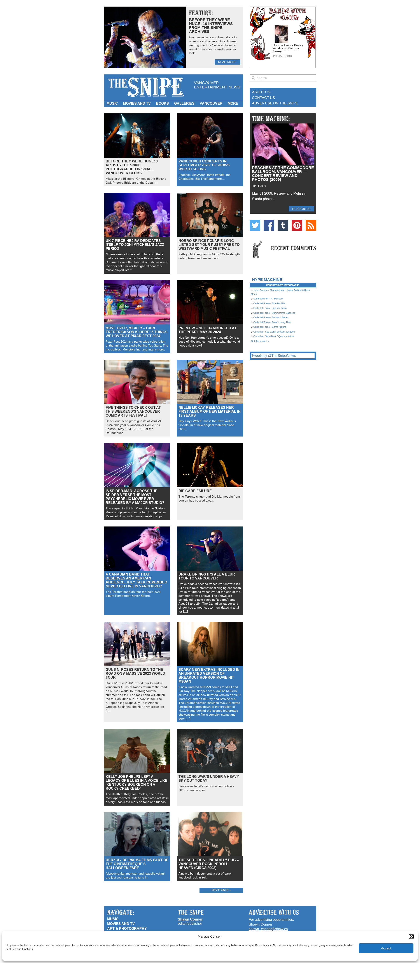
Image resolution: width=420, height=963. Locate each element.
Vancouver (211, 103)
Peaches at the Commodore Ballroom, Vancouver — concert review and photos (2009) (283, 173)
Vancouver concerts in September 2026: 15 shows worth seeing (204, 165)
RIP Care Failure (195, 491)
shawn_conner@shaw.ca (268, 929)
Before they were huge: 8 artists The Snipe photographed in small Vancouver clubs (132, 167)
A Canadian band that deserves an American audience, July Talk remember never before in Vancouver (136, 580)
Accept (386, 948)
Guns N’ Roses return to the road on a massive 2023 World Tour (135, 673)
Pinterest (297, 225)
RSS (311, 225)
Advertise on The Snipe (275, 103)
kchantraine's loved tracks (282, 285)
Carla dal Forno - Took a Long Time (272, 322)
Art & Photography (127, 928)
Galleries (184, 103)
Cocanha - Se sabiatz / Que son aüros (273, 336)
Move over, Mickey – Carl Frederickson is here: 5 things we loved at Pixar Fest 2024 (137, 332)
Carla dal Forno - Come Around (269, 327)
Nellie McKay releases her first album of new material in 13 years (209, 411)
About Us (261, 92)
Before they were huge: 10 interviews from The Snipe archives (211, 25)
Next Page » (221, 890)
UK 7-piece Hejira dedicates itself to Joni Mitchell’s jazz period (135, 244)
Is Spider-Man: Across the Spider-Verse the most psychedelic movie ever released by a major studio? (135, 497)
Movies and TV (137, 103)
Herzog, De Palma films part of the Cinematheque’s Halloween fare (137, 864)
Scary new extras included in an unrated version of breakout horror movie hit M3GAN (209, 675)
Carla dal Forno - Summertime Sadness (274, 313)
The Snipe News (146, 87)
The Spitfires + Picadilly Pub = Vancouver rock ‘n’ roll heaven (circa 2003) (208, 864)
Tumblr (283, 225)
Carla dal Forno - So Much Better (270, 317)
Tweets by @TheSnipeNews (273, 355)
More (233, 103)
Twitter (255, 225)
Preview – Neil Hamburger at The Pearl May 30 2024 (207, 330)
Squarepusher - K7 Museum (268, 298)
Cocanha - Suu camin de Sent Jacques (274, 331)
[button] (411, 936)
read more (227, 62)
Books (162, 103)
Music (112, 103)
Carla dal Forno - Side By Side (269, 303)
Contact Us (263, 98)
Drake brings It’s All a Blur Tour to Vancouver (206, 576)
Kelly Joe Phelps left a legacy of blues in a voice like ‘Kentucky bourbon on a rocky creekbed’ (137, 782)
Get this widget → (260, 341)
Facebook (269, 225)
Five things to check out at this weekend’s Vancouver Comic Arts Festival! (133, 411)
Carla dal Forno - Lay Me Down (270, 308)
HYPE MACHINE (267, 279)
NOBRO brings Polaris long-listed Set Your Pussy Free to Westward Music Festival (209, 244)
